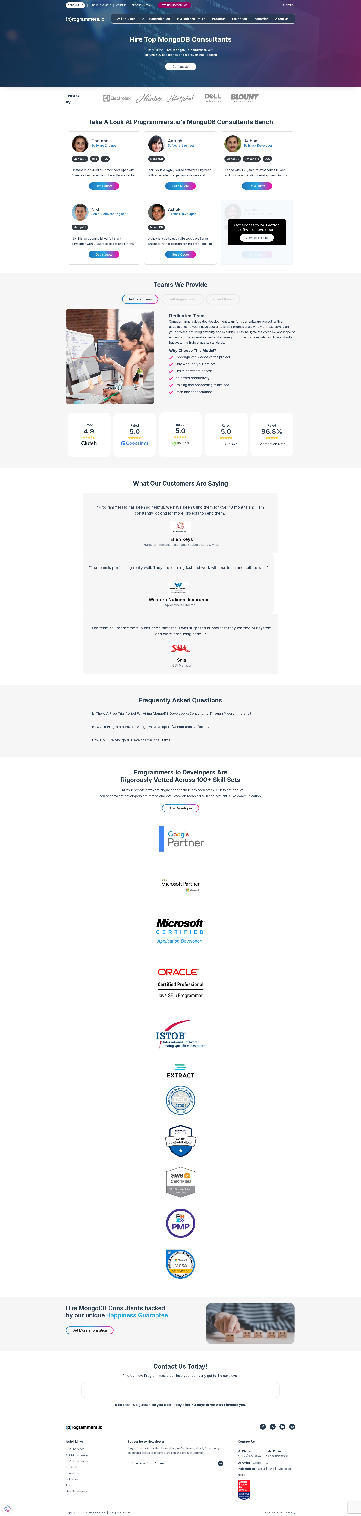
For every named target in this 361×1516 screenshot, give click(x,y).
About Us (282, 19)
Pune (271, 1468)
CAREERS (121, 5)
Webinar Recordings (174, 5)
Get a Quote (104, 186)
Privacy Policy (287, 1512)
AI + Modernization (156, 19)
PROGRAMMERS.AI (142, 5)
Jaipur (261, 1468)
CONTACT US (75, 5)
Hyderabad (284, 1468)
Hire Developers (76, 1491)
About (70, 1485)
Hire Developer (180, 808)
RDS (105, 158)
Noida (241, 1474)
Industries (261, 19)
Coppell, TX (260, 1462)
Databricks (252, 158)
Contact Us (181, 66)
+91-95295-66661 (277, 1455)
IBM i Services (125, 19)
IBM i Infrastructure (191, 19)
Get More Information (89, 1330)
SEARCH (290, 5)
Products (219, 19)
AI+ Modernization (77, 1455)
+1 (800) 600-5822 (100, 5)
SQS (267, 158)
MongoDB (80, 158)
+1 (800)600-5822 (249, 1455)
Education (239, 19)
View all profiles (257, 238)
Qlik (94, 158)
